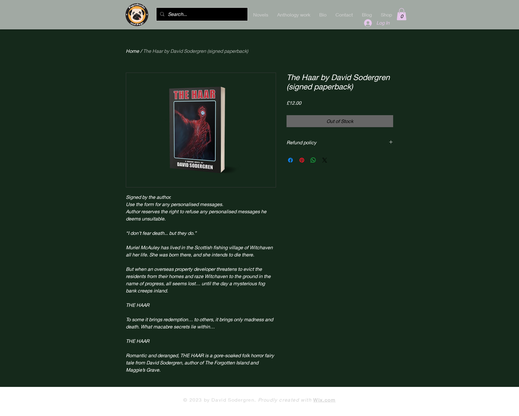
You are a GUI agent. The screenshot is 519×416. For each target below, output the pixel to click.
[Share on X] (324, 160)
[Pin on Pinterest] (301, 160)
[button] (401, 14)
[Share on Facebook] (290, 160)
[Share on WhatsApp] (313, 160)
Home (132, 51)
